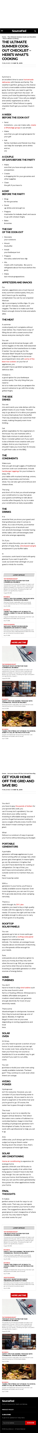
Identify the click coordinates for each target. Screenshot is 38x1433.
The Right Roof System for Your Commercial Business (16, 581)
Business (7, 597)
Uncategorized (9, 624)
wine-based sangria (28, 546)
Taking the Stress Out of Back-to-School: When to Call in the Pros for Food (18, 613)
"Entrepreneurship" (11, 579)
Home (4, 37)
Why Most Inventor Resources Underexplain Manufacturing (16, 627)
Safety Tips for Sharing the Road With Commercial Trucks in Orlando (19, 599)
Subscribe (30, 1423)
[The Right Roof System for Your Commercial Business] (19, 654)
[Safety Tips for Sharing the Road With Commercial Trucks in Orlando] (19, 689)
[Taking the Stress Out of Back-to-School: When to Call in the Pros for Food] (19, 719)
